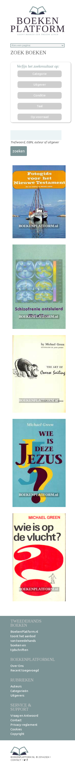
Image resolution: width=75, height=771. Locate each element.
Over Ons (17, 666)
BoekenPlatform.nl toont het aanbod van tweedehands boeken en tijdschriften (24, 641)
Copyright (17, 734)
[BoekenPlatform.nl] (37, 19)
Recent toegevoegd (24, 670)
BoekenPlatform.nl (32, 659)
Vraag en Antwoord (24, 715)
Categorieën (19, 691)
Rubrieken (22, 680)
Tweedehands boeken (25, 623)
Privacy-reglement (24, 724)
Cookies (16, 729)
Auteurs (16, 686)
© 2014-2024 (42, 757)
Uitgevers (17, 695)
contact (16, 760)
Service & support (20, 707)
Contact (16, 720)
